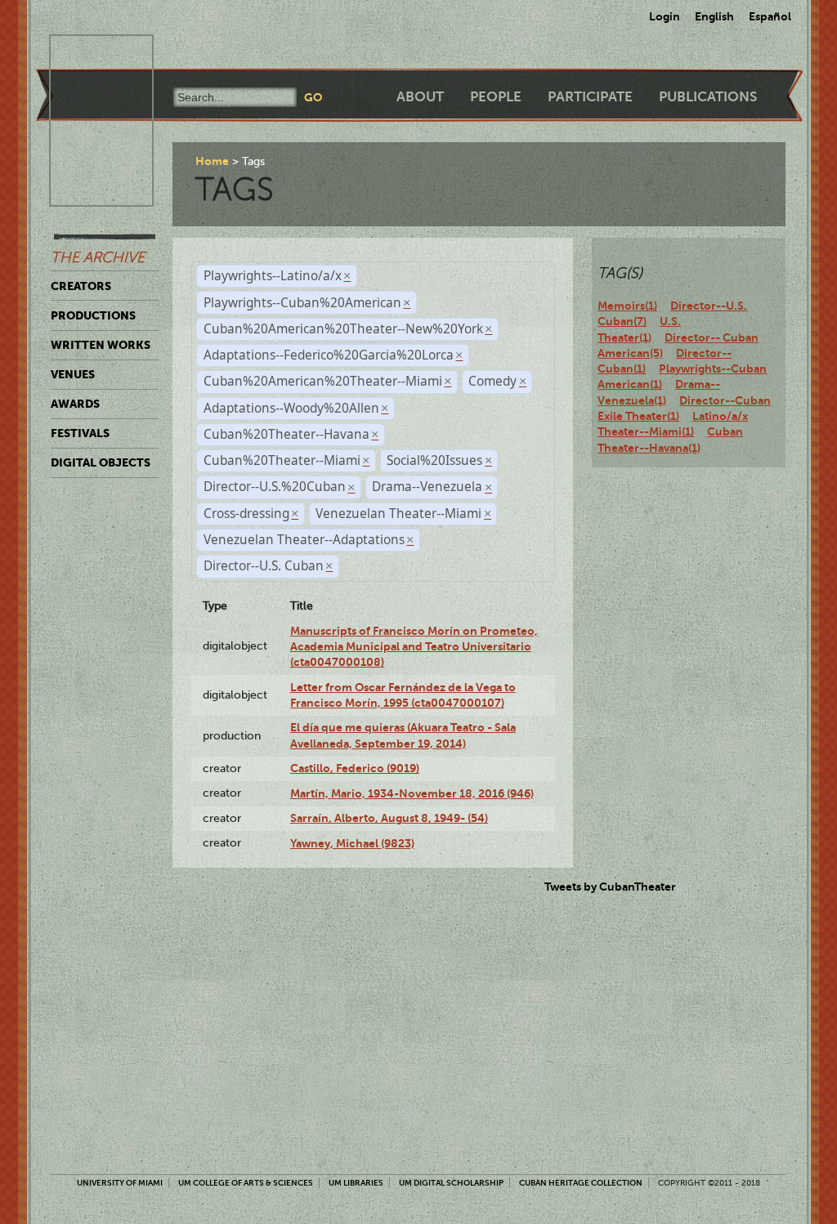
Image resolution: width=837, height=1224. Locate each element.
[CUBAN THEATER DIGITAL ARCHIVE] (86, 53)
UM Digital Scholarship (451, 1182)
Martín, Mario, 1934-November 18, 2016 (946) (412, 793)
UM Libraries (356, 1182)
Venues (73, 374)
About (420, 97)
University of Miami (120, 1182)
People (495, 97)
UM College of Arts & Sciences (245, 1182)
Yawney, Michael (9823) (352, 843)
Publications (708, 97)
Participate (590, 97)
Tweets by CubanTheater (610, 886)
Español (770, 16)
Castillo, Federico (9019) (354, 768)
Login (664, 16)
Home (212, 161)
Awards (75, 403)
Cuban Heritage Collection (580, 1182)
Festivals (80, 433)
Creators (81, 286)
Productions (93, 315)
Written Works (100, 344)
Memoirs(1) (627, 305)
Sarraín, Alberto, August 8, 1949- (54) (389, 817)
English (714, 16)
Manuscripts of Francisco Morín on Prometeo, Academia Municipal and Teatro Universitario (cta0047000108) (414, 646)
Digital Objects (100, 462)
